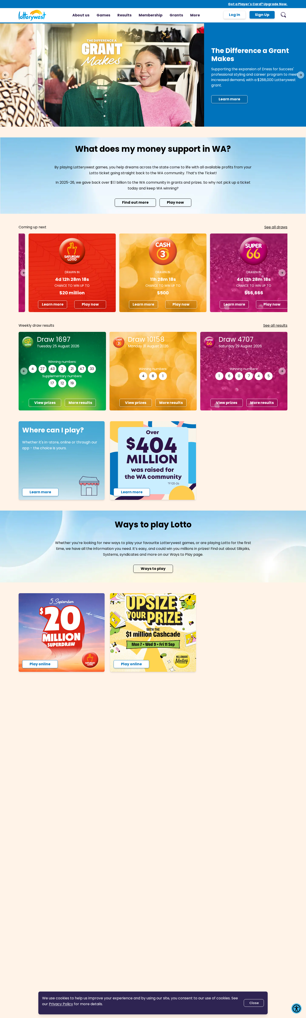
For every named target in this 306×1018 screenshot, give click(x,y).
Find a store (230, 89)
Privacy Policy (61, 1004)
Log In (234, 14)
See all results (275, 325)
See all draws (275, 227)
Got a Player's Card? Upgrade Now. (257, 4)
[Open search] (283, 15)
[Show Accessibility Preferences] (296, 1008)
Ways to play (153, 568)
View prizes (226, 402)
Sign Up (262, 14)
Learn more (42, 304)
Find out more (135, 202)
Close (254, 1003)
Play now (175, 202)
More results (262, 402)
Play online (40, 664)
